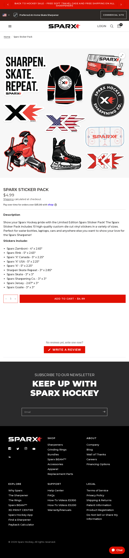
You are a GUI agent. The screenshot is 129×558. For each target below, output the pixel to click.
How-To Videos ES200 (62, 505)
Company (93, 444)
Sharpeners (55, 444)
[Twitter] (20, 448)
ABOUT (92, 438)
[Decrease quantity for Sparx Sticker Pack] (6, 299)
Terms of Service (97, 490)
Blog (90, 449)
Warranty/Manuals (59, 510)
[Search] (112, 26)
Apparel (53, 469)
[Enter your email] (104, 411)
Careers (92, 459)
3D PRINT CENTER (20, 510)
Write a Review (68, 350)
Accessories (55, 464)
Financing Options (98, 464)
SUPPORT (54, 484)
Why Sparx (15, 490)
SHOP (52, 438)
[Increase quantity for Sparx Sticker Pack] (15, 299)
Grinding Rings (57, 449)
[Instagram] (28, 448)
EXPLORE (15, 484)
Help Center (56, 490)
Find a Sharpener (19, 519)
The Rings (15, 500)
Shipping (8, 199)
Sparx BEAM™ (57, 459)
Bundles (53, 454)
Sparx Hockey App (20, 514)
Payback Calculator (21, 524)
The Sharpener (18, 495)
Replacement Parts (60, 474)
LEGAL (91, 484)
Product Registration (100, 510)
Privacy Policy (95, 495)
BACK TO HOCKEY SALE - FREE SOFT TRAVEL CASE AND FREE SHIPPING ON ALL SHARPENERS (64, 4)
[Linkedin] (12, 457)
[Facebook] (12, 448)
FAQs (51, 495)
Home (7, 37)
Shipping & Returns (99, 500)
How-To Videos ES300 (62, 500)
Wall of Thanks (96, 454)
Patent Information (99, 505)
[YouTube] (36, 448)
